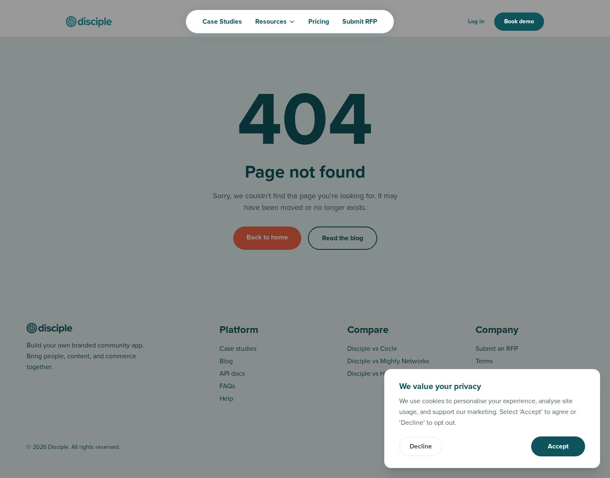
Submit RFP (359, 21)
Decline (421, 446)
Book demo (519, 21)
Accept (558, 446)
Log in (476, 21)
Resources (271, 21)
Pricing (318, 21)
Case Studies (222, 21)
